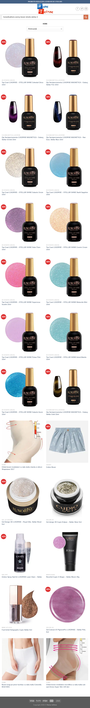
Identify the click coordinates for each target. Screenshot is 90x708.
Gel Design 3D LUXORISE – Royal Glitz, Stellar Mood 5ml (21, 523)
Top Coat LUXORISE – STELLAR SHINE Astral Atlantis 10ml (66, 358)
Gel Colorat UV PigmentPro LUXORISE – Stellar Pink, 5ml (66, 631)
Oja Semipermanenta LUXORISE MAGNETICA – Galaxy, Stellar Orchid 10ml (23, 138)
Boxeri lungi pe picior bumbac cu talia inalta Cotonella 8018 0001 (21, 686)
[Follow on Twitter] (82, 9)
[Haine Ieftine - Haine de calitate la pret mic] (45, 9)
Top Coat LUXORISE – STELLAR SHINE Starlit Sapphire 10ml (67, 193)
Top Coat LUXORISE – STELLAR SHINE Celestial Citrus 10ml (22, 83)
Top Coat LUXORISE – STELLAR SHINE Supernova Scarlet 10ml (21, 303)
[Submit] (86, 17)
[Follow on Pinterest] (86, 9)
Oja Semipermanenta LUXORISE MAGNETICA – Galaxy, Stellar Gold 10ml (67, 413)
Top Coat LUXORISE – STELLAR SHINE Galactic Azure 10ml (22, 413)
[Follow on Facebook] (78, 9)
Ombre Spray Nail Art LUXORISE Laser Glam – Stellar (22, 577)
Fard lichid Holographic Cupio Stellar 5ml (17, 630)
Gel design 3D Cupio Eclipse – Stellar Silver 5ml (64, 522)
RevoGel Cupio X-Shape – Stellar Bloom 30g (62, 577)
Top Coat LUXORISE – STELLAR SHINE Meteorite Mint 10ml (66, 303)
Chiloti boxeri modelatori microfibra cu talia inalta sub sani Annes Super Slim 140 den (65, 686)
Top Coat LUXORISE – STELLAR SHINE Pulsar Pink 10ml (21, 358)
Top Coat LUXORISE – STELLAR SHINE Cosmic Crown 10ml (66, 248)
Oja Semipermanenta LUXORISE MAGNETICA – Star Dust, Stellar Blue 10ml (66, 138)
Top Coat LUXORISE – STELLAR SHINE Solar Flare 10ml (21, 248)
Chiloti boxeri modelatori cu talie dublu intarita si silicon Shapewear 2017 (22, 468)
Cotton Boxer (51, 467)
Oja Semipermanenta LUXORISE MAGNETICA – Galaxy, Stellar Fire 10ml (67, 83)
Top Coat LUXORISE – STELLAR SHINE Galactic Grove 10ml (22, 193)
